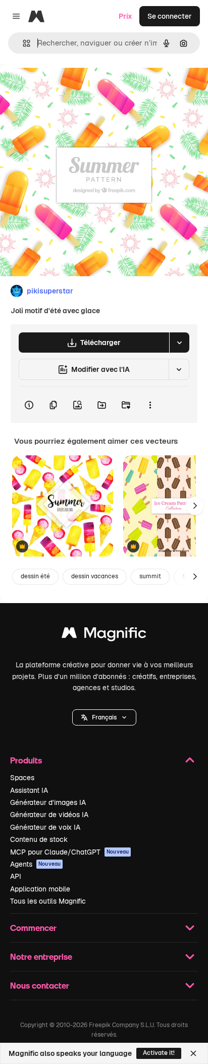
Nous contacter (39, 985)
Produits (26, 760)
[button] (104, 717)
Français (104, 717)
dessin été (35, 576)
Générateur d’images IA (48, 802)
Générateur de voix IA (45, 827)
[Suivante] (195, 506)
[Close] (193, 1053)
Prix (125, 16)
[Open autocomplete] (22, 43)
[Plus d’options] (150, 405)
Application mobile (40, 888)
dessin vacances (94, 576)
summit (150, 576)
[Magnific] (104, 635)
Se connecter (169, 16)
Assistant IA (29, 790)
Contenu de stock (39, 839)
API (15, 876)
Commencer (33, 927)
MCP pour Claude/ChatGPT (69, 852)
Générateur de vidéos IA (49, 814)
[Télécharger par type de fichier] (179, 342)
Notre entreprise (41, 956)
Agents (35, 864)
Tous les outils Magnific (48, 901)
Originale (66, 87)
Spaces (22, 777)
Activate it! (159, 1053)
